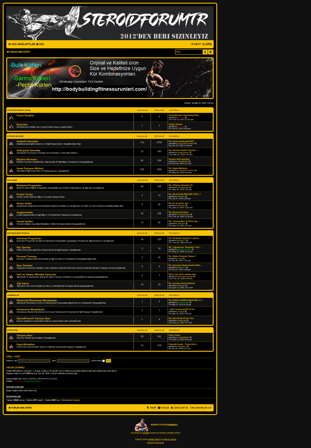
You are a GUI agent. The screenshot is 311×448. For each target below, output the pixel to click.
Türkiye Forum (169, 439)
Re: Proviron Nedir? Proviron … (184, 150)
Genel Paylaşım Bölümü (30, 168)
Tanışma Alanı (24, 335)
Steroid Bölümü (15, 136)
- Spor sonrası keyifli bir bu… (182, 309)
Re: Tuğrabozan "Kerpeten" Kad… (185, 247)
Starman (181, 205)
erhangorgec (183, 187)
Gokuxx (76, 400)
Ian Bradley (172, 425)
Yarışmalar (13, 295)
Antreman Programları (29, 238)
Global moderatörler (32, 381)
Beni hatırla (97, 360)
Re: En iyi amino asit (178, 203)
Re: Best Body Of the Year (181, 318)
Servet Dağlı (183, 302)
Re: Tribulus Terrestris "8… (181, 185)
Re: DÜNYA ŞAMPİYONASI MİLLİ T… (186, 300)
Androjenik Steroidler (28, 150)
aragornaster (183, 152)
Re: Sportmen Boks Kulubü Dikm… (185, 265)
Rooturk (181, 196)
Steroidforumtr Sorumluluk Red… (185, 115)
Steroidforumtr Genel (19, 110)
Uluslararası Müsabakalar (31, 309)
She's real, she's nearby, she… (183, 274)
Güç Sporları (24, 247)
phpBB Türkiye (154, 439)
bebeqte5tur (183, 161)
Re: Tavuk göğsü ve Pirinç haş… (184, 221)
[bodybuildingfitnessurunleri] (110, 78)
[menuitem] (40, 44)
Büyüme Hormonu (27, 159)
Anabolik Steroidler (27, 141)
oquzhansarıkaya (185, 276)
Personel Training (26, 256)
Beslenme (12, 180)
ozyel (180, 258)
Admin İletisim (175, 124)
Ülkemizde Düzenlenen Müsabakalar (37, 300)
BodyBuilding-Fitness (18, 233)
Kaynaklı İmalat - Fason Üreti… (183, 344)
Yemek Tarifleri (25, 221)
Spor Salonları (25, 265)
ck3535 (181, 311)
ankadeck (182, 346)
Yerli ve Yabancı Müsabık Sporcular (36, 274)
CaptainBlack (183, 337)
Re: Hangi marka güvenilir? (182, 141)
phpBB (145, 433)
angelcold (182, 320)
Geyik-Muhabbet (26, 344)
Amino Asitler (24, 203)
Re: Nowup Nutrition (178, 212)
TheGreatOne (184, 214)
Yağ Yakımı (23, 283)
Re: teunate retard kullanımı (182, 283)
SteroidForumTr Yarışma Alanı (33, 318)
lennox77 (182, 240)
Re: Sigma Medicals (178, 168)
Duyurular (22, 124)
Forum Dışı (12, 330)
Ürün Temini (174, 335)
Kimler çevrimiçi (15, 367)
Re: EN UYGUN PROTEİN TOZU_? (185, 194)
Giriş (9, 356)
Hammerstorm (184, 249)
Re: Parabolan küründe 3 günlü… (184, 238)
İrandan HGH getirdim (179, 159)
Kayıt (17, 356)
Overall (181, 117)
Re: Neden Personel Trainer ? (182, 256)
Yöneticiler (18, 381)
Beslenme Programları (29, 185)
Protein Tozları (25, 194)
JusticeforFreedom (186, 143)
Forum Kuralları (25, 115)
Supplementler (25, 212)
